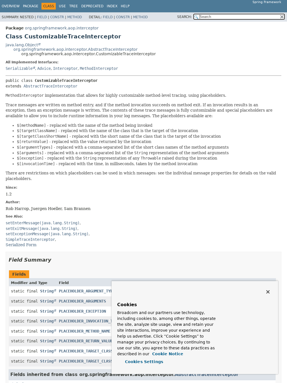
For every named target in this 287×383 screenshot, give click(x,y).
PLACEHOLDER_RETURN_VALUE (86, 341)
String (47, 291)
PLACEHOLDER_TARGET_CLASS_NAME (91, 351)
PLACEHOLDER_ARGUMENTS (82, 301)
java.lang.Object (22, 45)
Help (125, 6)
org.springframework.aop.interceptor (62, 28)
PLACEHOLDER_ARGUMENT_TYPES (88, 291)
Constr (57, 17)
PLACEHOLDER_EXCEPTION (82, 311)
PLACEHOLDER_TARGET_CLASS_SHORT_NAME (98, 361)
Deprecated (92, 6)
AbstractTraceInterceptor (50, 86)
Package (30, 6)
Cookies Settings (144, 361)
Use (62, 6)
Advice (44, 68)
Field (42, 17)
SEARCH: (184, 17)
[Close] (268, 292)
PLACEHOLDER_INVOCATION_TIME (89, 321)
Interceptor (65, 68)
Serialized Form (21, 245)
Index (112, 6)
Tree (73, 6)
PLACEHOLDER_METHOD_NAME (84, 331)
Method (74, 17)
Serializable (19, 68)
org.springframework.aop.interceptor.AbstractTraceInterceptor (75, 49)
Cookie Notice (167, 354)
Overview (11, 6)
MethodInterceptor (99, 68)
